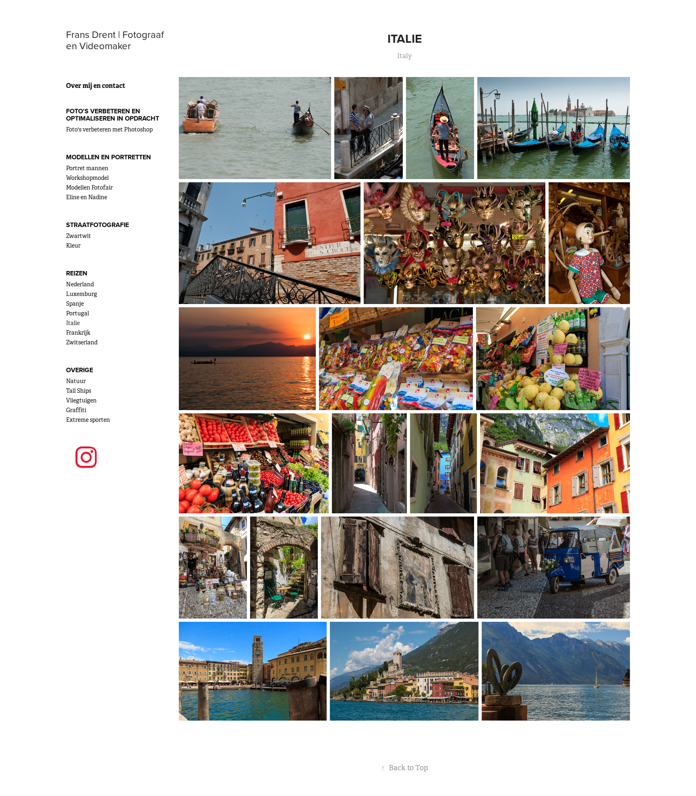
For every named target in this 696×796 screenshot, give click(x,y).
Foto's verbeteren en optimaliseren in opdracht (112, 114)
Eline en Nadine (86, 197)
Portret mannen (87, 168)
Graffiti (76, 410)
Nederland (80, 284)
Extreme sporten (88, 419)
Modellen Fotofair (89, 187)
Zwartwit (78, 236)
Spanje (75, 303)
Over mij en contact (95, 85)
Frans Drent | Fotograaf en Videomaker (116, 39)
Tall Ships (78, 390)
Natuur (76, 381)
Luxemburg (81, 294)
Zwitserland (81, 342)
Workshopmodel (87, 177)
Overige (79, 370)
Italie (73, 323)
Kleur (73, 245)
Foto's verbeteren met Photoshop (109, 129)
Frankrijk (78, 332)
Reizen (76, 273)
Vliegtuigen (81, 400)
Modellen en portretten (108, 157)
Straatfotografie (97, 224)
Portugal (77, 313)
